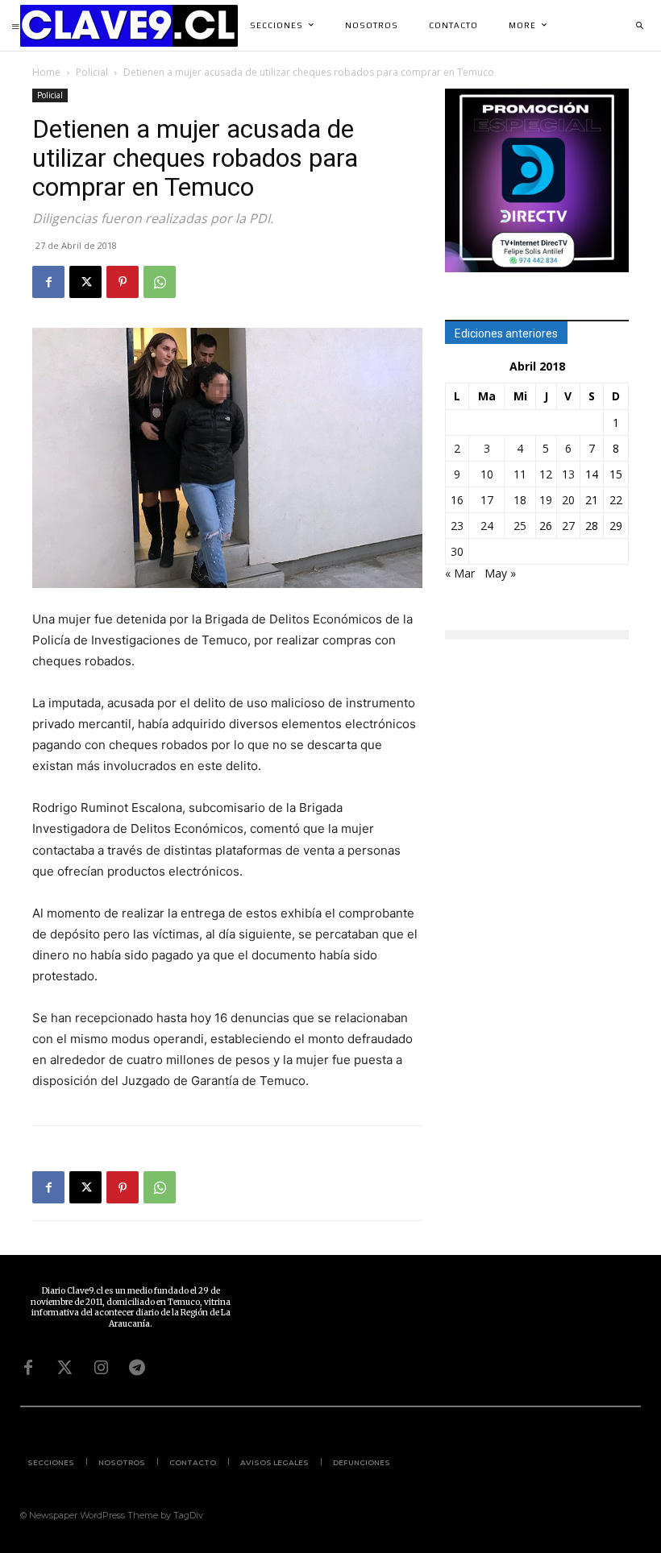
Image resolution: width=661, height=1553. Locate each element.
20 (568, 499)
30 (457, 551)
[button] (639, 25)
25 (519, 525)
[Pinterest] (122, 282)
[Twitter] (64, 1368)
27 (568, 525)
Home (46, 72)
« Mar (460, 573)
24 (486, 525)
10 (486, 474)
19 (545, 499)
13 (568, 474)
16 (457, 499)
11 (519, 474)
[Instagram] (101, 1368)
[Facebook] (48, 282)
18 (519, 499)
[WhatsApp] (159, 282)
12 (545, 474)
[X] (85, 282)
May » (500, 573)
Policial (92, 72)
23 (457, 525)
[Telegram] (137, 1368)
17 (486, 499)
